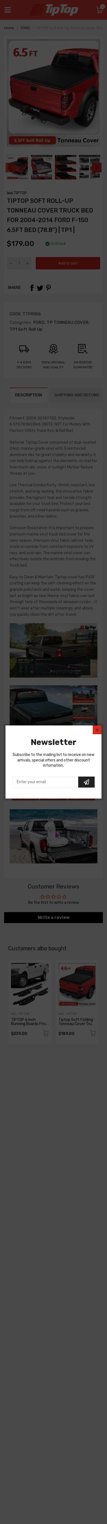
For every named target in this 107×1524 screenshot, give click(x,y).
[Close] (97, 729)
